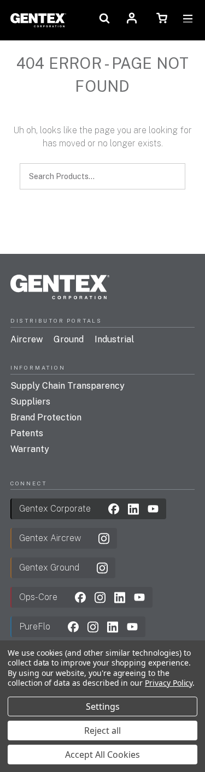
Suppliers (30, 401)
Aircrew (26, 339)
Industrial (114, 339)
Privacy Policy (168, 683)
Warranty (29, 449)
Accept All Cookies (102, 755)
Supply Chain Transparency (67, 386)
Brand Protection (45, 417)
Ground (69, 339)
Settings (103, 706)
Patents (26, 433)
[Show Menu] (188, 20)
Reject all (102, 731)
